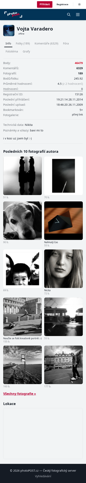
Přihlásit (45, 4)
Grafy (26, 51)
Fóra (66, 43)
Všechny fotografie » (19, 393)
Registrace (62, 4)
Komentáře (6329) (46, 43)
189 (80, 73)
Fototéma (12, 51)
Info (8, 43)
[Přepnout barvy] (79, 4)
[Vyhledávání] (69, 14)
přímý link (77, 114)
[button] (78, 14)
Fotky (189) (23, 43)
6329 (79, 68)
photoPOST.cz (29, 470)
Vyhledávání (43, 476)
